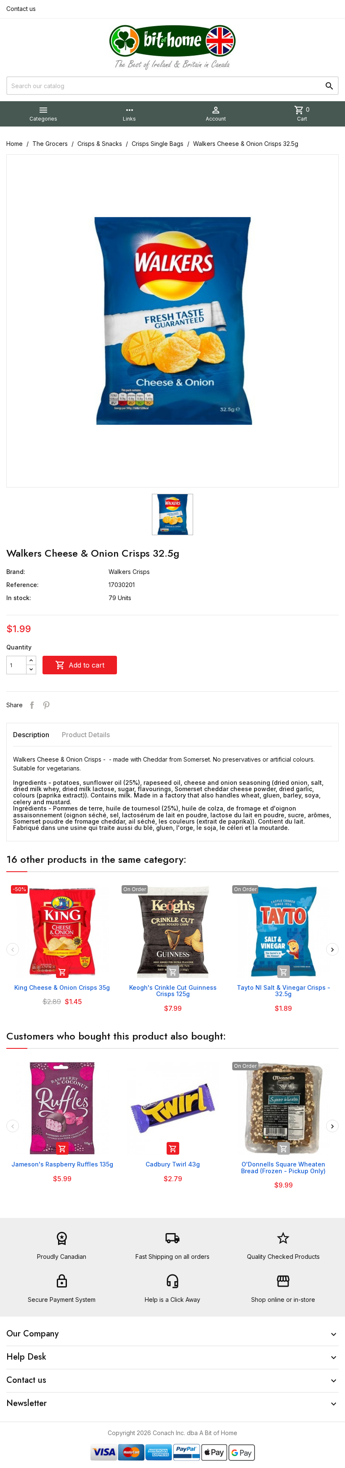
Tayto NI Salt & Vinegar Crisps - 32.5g (283, 990)
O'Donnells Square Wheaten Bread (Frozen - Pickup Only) (283, 1167)
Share (32, 705)
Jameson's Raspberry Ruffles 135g (62, 1164)
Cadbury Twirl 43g (173, 1164)
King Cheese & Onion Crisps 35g (62, 987)
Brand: (15, 571)
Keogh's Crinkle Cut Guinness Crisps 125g (173, 990)
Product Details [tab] (86, 734)
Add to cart (79, 665)
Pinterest (46, 705)
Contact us (21, 8)
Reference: (22, 584)
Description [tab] (31, 734)
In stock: (18, 597)
